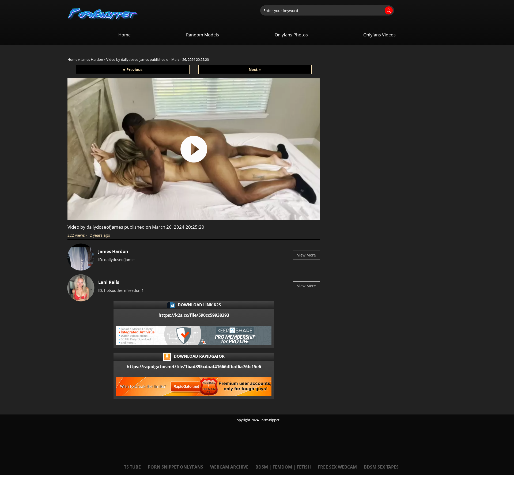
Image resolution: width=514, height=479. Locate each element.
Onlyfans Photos (291, 35)
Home (124, 35)
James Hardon (92, 59)
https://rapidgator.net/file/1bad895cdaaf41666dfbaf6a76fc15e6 (194, 366)
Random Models (202, 35)
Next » (255, 69)
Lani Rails (108, 282)
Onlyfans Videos (379, 35)
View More (306, 255)
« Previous (132, 69)
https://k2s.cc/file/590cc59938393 (193, 315)
